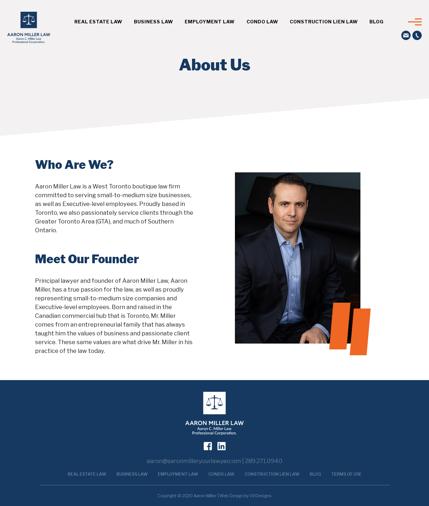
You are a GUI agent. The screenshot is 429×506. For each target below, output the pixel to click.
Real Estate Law (98, 22)
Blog (376, 22)
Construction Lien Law (324, 22)
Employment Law (210, 22)
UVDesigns (260, 495)
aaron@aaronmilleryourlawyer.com (194, 461)
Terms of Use (346, 474)
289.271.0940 (263, 461)
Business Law (153, 22)
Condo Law (262, 22)
